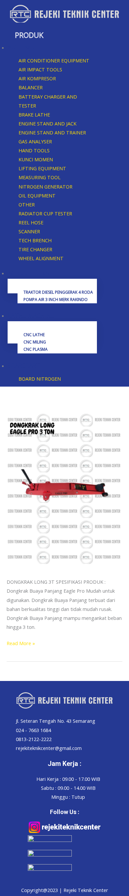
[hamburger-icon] (116, 207)
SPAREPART (24, 365)
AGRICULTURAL (30, 273)
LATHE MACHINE (31, 315)
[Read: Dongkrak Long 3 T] (64, 487)
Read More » (21, 642)
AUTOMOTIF (25, 47)
